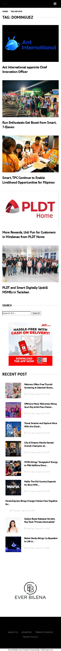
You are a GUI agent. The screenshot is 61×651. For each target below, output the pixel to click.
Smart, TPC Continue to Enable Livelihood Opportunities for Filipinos (28, 179)
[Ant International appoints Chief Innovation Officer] (30, 43)
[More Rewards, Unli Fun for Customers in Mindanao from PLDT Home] (30, 209)
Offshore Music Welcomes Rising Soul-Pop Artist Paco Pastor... (40, 405)
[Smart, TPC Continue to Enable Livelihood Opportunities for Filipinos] (30, 154)
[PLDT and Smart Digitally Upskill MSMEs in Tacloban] (30, 263)
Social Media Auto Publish (18, 650)
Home (5, 11)
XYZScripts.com (47, 650)
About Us (13, 632)
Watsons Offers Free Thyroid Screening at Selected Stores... (39, 386)
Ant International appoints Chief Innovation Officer (24, 69)
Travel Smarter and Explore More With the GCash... (40, 425)
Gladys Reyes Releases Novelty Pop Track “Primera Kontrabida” (39, 520)
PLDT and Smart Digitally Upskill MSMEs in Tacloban (25, 289)
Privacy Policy (30, 636)
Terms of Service (44, 632)
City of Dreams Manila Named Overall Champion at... (39, 444)
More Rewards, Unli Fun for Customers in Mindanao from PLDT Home (28, 234)
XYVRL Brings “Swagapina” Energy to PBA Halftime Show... (40, 463)
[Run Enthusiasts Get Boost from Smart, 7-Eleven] (30, 98)
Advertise (26, 632)
